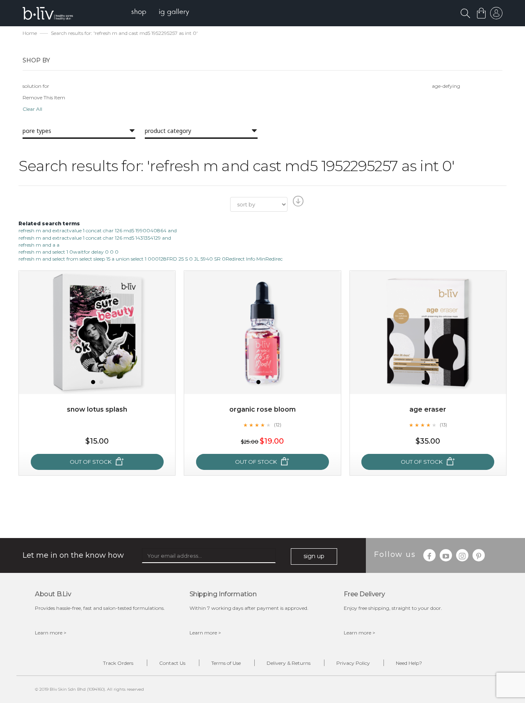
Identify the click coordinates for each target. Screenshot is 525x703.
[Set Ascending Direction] (297, 203)
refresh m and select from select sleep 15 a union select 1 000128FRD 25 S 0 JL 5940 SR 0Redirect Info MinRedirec (150, 259)
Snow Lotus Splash (97, 409)
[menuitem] (139, 12)
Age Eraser (427, 409)
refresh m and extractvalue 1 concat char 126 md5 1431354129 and (94, 238)
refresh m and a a (38, 245)
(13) (443, 425)
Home (30, 33)
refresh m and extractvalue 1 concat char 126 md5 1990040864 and (97, 230)
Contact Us (172, 663)
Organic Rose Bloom (262, 409)
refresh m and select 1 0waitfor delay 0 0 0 (68, 252)
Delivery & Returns (288, 663)
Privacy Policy (353, 663)
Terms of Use (226, 663)
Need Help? (409, 663)
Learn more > (50, 633)
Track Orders (118, 663)
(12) (277, 425)
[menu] (160, 12)
